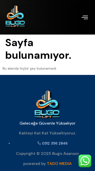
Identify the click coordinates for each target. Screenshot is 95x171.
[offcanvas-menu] (85, 17)
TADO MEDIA (59, 163)
